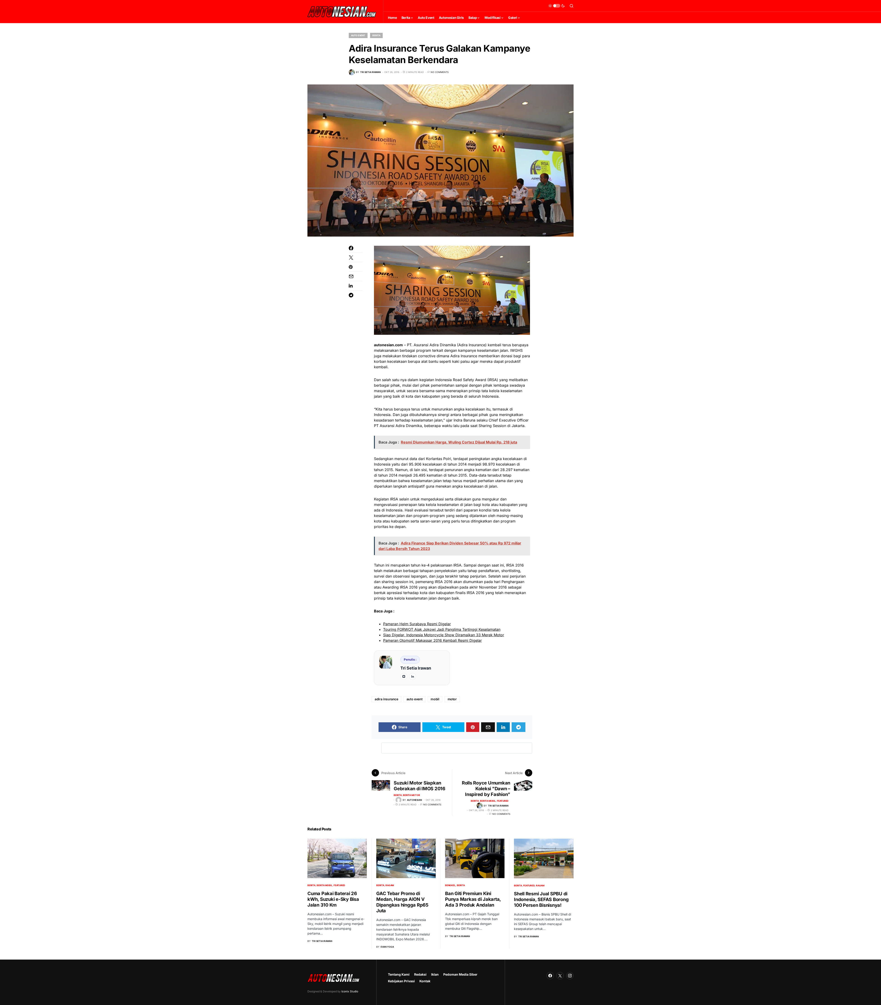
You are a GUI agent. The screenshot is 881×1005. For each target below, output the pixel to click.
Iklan (435, 974)
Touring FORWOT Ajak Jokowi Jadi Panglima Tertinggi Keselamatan (441, 629)
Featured (502, 800)
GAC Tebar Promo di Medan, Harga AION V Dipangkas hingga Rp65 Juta (402, 902)
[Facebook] (550, 975)
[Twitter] (560, 975)
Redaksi (420, 974)
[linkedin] (412, 676)
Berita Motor (411, 795)
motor (452, 699)
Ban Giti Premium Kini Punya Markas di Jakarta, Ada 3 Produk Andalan (473, 899)
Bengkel (450, 885)
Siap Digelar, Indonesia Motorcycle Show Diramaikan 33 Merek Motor (443, 635)
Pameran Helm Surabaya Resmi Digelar (417, 624)
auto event (415, 699)
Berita (376, 35)
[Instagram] (570, 975)
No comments (440, 72)
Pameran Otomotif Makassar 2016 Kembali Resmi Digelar (432, 640)
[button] (556, 5)
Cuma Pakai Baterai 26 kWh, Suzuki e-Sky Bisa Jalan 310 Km (333, 899)
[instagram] (403, 676)
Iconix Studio (349, 991)
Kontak (424, 981)
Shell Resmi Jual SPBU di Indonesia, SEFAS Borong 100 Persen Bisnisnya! (541, 899)
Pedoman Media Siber (460, 974)
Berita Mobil (488, 800)
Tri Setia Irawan (415, 668)
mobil (435, 699)
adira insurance (386, 699)
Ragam (389, 885)
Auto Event (358, 35)
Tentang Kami (399, 974)
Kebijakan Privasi (401, 981)
